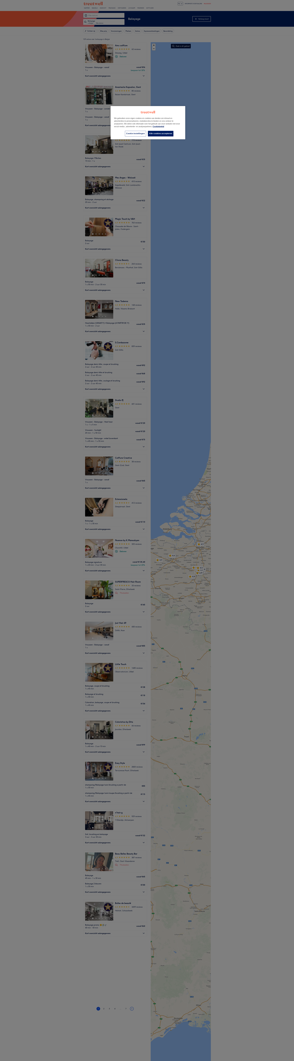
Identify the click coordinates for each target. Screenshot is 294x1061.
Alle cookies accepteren (160, 133)
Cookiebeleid (158, 126)
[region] (148, 122)
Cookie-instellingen (135, 133)
